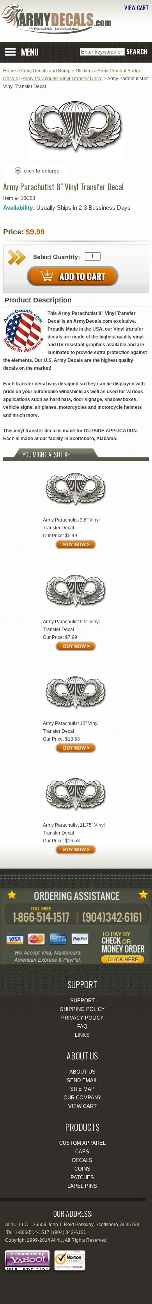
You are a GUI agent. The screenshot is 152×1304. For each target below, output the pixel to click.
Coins (82, 1169)
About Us (82, 1072)
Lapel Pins (82, 1186)
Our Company (82, 1098)
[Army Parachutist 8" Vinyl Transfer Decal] (76, 158)
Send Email (82, 1080)
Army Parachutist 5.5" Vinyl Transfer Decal (71, 625)
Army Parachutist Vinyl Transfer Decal (63, 78)
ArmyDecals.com (58, 18)
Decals (82, 1160)
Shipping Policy (82, 1009)
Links (82, 1035)
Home (9, 71)
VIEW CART (136, 7)
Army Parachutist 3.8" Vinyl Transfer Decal (71, 524)
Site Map (82, 1089)
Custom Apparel (82, 1143)
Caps (82, 1152)
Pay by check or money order (126, 944)
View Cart (82, 1106)
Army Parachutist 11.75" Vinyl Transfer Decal (74, 829)
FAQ (82, 1026)
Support (82, 1001)
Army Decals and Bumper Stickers (57, 71)
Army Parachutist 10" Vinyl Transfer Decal (71, 727)
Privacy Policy (82, 1018)
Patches (82, 1177)
